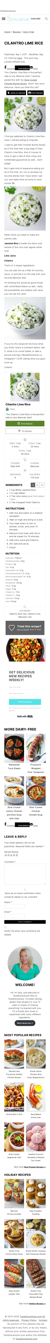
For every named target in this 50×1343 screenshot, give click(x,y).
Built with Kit (25, 716)
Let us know (23, 629)
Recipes (17, 32)
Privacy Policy (29, 1320)
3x (42, 485)
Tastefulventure (8, 11)
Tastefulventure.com (26, 1339)
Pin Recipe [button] (26, 431)
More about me (24, 1023)
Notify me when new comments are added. (22, 933)
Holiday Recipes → (37, 1304)
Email (8, 912)
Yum (6, 50)
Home (7, 32)
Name (8, 902)
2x (37, 485)
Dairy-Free (28, 32)
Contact (43, 1320)
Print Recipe (37, 93)
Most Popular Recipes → (35, 1167)
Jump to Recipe (17, 93)
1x (33, 485)
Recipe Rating (11, 852)
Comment (10, 862)
